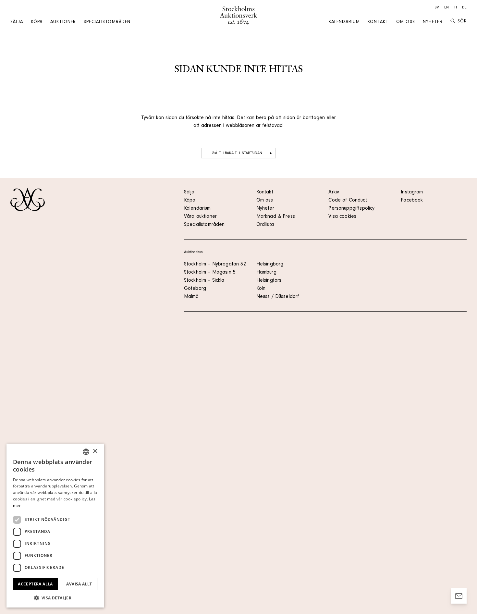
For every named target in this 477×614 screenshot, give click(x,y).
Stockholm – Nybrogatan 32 (215, 264)
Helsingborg (270, 264)
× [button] (94, 451)
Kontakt (378, 22)
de (464, 8)
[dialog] (55, 526)
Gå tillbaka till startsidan (237, 153)
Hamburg (266, 272)
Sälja (16, 22)
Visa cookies (342, 216)
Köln (261, 288)
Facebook (412, 200)
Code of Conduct (347, 200)
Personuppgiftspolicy (351, 208)
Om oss (405, 22)
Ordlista (265, 224)
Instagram (412, 192)
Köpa (37, 22)
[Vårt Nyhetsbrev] (459, 596)
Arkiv (333, 192)
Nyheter (433, 22)
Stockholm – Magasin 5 (210, 272)
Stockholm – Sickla (204, 280)
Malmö (191, 297)
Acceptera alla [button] (35, 584)
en (446, 8)
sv (437, 8)
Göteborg (195, 288)
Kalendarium (344, 22)
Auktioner (63, 22)
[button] (55, 598)
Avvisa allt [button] (79, 584)
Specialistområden (107, 22)
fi (455, 8)
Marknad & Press (275, 216)
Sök (462, 21)
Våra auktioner (200, 216)
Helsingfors (269, 280)
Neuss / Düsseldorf (277, 297)
